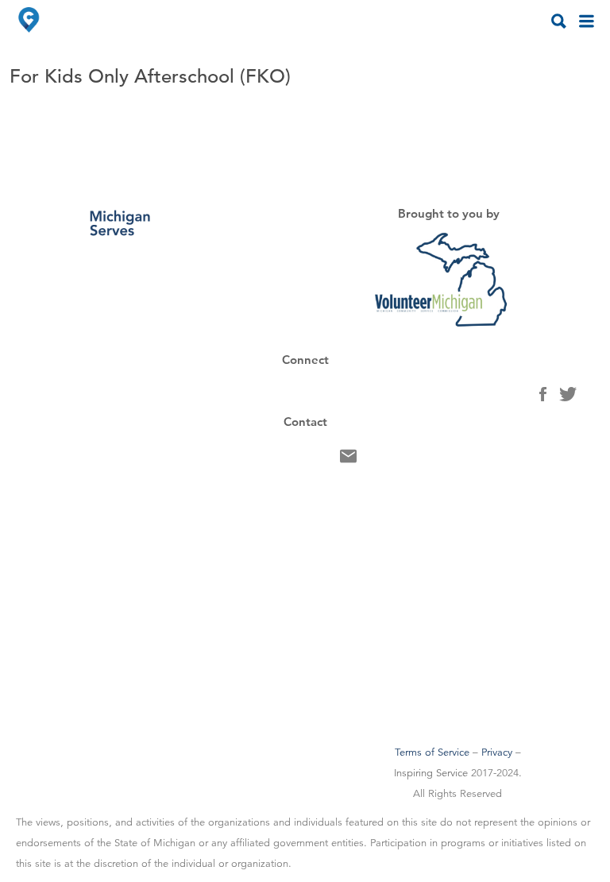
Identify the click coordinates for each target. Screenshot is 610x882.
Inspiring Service (431, 773)
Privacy (496, 752)
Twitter (568, 398)
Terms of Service (432, 752)
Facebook (542, 398)
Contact (348, 460)
